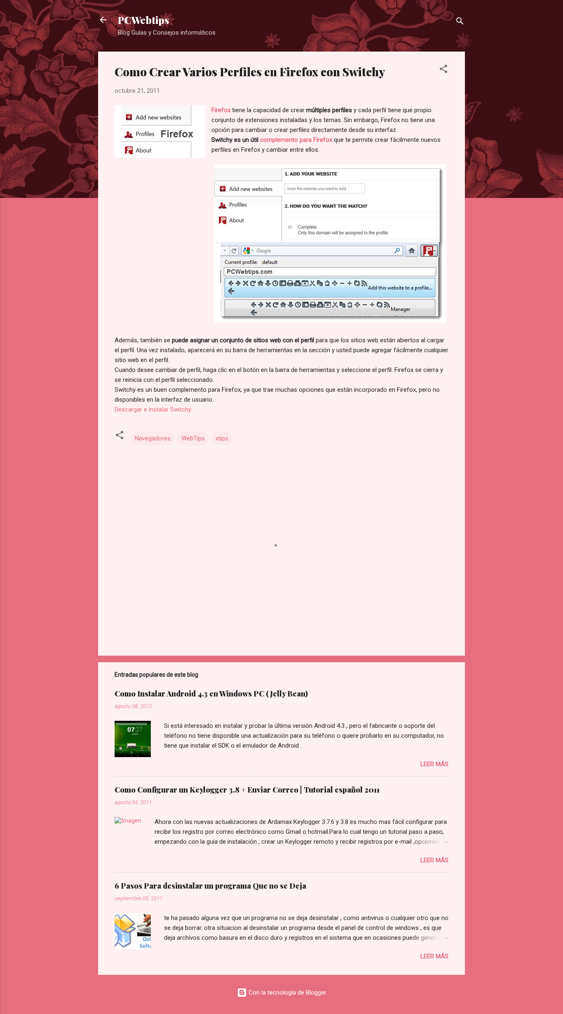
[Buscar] (460, 22)
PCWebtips (143, 19)
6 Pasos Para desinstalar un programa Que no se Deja (210, 886)
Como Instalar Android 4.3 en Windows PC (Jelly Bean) (211, 694)
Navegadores (153, 438)
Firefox (221, 110)
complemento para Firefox (295, 140)
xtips (222, 438)
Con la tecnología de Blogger (286, 992)
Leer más (434, 764)
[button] (443, 70)
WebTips (193, 438)
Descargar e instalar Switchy (153, 409)
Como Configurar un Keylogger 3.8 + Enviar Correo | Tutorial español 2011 (247, 790)
